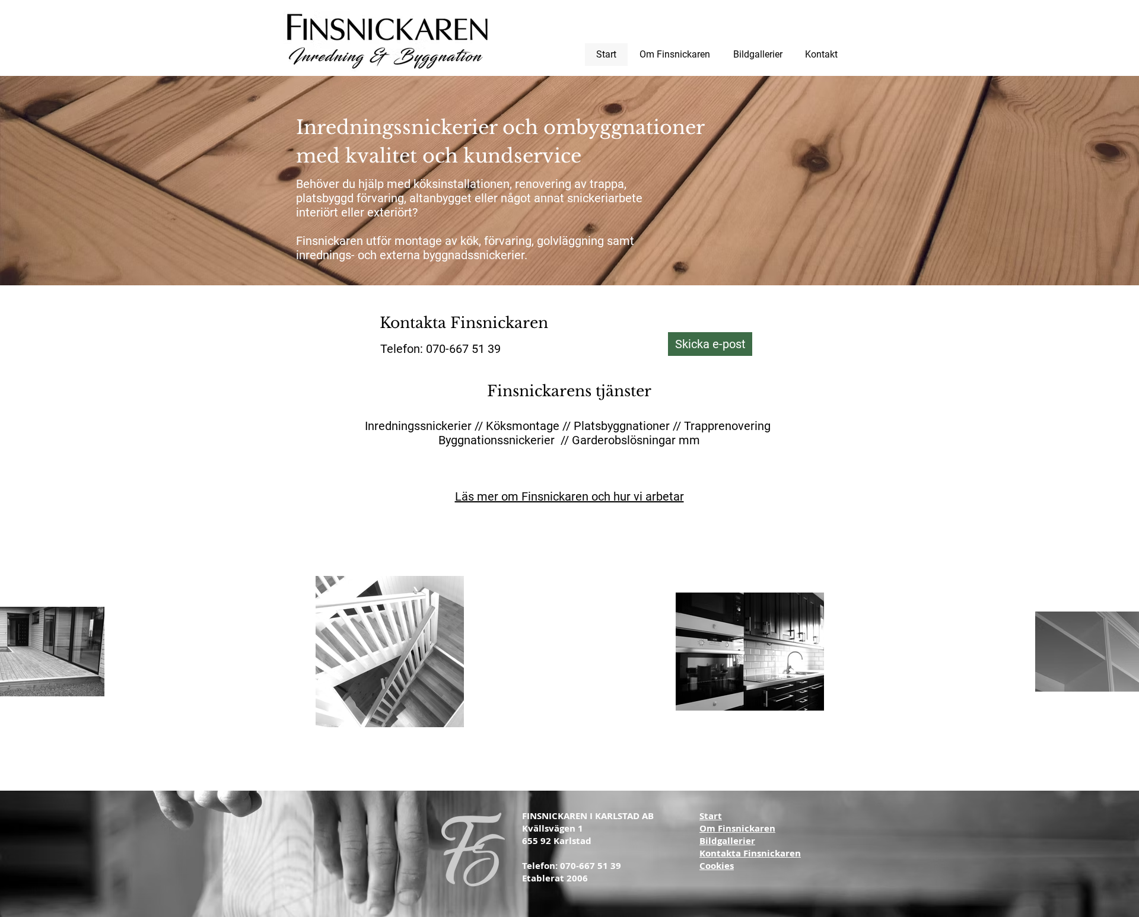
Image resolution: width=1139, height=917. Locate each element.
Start (710, 816)
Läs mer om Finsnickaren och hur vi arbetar (569, 496)
